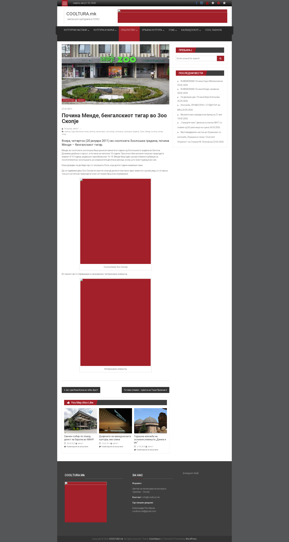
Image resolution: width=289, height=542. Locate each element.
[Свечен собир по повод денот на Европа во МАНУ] (80, 420)
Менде (147, 132)
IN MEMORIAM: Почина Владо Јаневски (200, 89)
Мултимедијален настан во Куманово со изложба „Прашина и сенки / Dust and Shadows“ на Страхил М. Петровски (199, 137)
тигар (64, 134)
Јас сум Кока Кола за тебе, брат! (81, 390)
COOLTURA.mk (81, 13)
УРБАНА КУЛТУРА (152, 30)
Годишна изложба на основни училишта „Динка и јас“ (150, 439)
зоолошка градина (131, 132)
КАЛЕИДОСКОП (190, 30)
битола (92, 132)
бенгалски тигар (82, 132)
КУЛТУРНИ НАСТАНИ (75, 30)
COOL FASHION (213, 30)
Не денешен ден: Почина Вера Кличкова (200, 97)
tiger (73, 132)
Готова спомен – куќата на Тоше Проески (145, 390)
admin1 (80, 443)
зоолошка (119, 132)
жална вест (100, 132)
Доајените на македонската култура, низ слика (115, 438)
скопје (160, 132)
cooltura (67, 132)
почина (154, 132)
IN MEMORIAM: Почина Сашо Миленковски (202, 81)
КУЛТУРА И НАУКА (104, 30)
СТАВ (171, 30)
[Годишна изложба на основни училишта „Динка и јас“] (150, 420)
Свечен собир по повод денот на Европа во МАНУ (79, 438)
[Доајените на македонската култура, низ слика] (115, 420)
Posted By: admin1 (71, 129)
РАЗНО (81, 100)
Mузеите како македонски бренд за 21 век (201, 114)
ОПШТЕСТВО (128, 30)
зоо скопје (110, 132)
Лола (142, 132)
